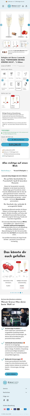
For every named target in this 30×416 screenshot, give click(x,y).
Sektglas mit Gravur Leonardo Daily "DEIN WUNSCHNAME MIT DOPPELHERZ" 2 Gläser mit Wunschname (12, 282)
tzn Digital (26, 414)
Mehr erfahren (11, 374)
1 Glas (3, 105)
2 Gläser (13, 105)
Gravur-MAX (8, 414)
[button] (3, 6)
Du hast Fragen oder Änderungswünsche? (15, 144)
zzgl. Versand (21, 65)
